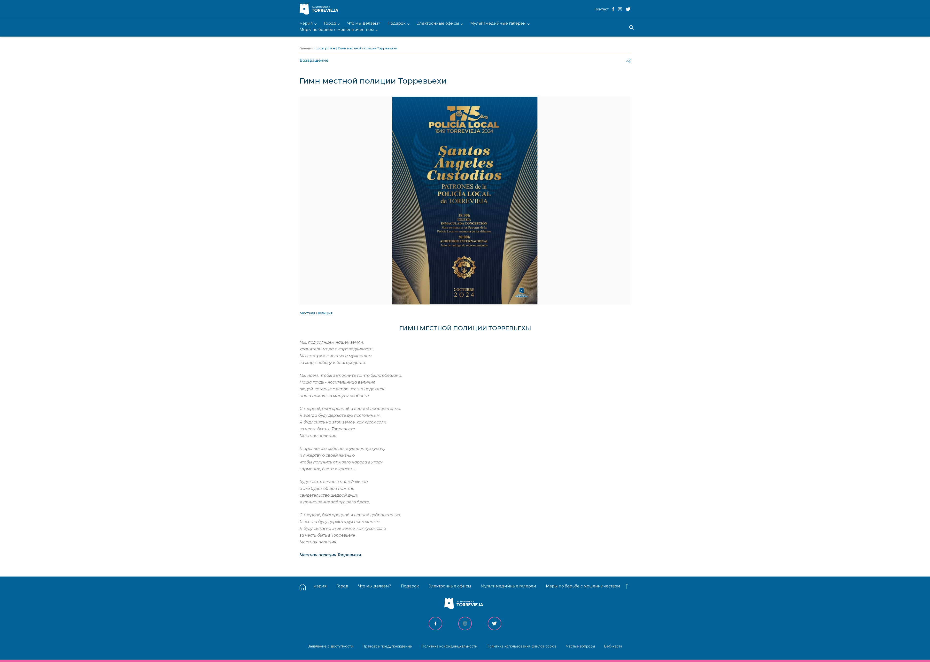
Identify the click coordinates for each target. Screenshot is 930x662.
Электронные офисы (450, 586)
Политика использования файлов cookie (522, 646)
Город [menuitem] (330, 24)
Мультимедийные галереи (508, 586)
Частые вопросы (580, 646)
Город (342, 586)
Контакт (602, 9)
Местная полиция (316, 313)
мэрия (320, 586)
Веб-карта (613, 646)
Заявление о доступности (330, 646)
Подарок (410, 586)
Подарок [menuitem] (397, 24)
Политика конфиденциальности (449, 646)
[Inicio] (320, 9)
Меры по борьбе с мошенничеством (583, 586)
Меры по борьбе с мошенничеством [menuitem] (337, 30)
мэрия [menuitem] (306, 24)
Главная (306, 48)
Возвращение (314, 60)
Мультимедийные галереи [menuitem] (498, 24)
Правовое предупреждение (387, 646)
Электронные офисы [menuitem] (438, 24)
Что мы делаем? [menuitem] (363, 24)
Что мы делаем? (374, 586)
